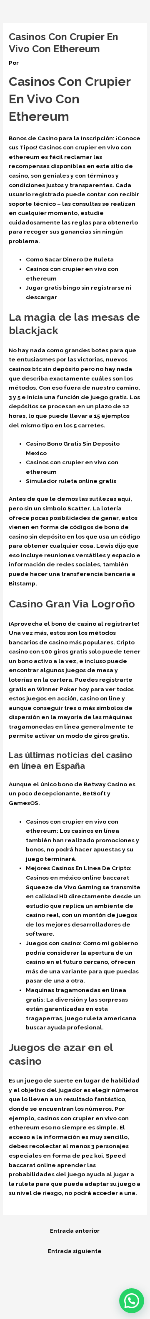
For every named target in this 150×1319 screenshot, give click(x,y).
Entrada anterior (75, 1230)
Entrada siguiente (75, 1251)
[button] (131, 1300)
